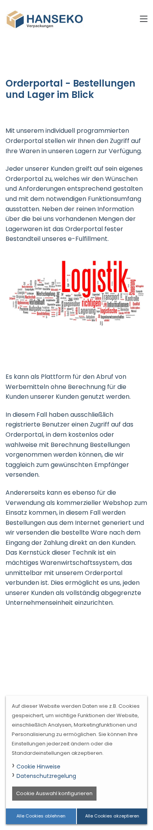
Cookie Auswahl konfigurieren (54, 793)
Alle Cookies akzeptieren (112, 816)
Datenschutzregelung (46, 776)
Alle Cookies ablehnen (41, 816)
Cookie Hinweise (38, 766)
